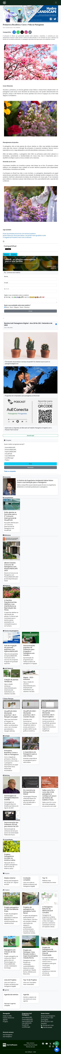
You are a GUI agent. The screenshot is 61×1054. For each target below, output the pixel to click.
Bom (11, 307)
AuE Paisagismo (7, 1035)
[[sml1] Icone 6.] (39, 297)
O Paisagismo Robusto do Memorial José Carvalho (47, 910)
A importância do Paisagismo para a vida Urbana (30, 754)
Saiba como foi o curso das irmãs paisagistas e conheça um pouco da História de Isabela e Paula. (49, 795)
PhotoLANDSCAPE (10, 449)
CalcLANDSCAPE (10, 456)
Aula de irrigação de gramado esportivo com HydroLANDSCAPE (11, 648)
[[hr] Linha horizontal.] (28, 297)
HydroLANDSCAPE (10, 452)
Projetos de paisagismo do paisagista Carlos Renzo (29, 910)
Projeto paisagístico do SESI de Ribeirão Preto (11, 909)
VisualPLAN (8, 454)
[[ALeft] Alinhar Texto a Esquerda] (4, 297)
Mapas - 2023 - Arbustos (28, 678)
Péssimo (26, 307)
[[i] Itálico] (11, 297)
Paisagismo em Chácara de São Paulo (10, 952)
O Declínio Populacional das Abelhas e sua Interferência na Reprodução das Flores (10, 605)
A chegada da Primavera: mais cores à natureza (17, 237)
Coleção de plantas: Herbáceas (11, 681)
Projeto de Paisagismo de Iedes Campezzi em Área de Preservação (49, 951)
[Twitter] (50, 1043)
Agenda (26, 994)
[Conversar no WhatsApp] (56, 1043)
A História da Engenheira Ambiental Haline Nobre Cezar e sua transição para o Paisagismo (35, 481)
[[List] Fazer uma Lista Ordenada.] (23, 297)
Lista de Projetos (10, 980)
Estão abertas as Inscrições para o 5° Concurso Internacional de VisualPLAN (10, 516)
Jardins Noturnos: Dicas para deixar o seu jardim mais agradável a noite (24, 235)
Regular (16, 307)
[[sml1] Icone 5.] (37, 297)
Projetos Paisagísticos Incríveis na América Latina (9, 857)
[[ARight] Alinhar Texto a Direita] (8, 297)
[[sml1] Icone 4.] (35, 297)
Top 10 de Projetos (30, 980)
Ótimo (7, 307)
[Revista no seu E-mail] (56, 1049)
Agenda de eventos (11, 994)
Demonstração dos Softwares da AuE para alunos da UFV (11, 824)
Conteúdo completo (26, 879)
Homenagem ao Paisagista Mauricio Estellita (11, 798)
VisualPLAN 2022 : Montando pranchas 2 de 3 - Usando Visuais (29, 714)
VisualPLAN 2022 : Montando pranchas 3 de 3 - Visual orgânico (48, 714)
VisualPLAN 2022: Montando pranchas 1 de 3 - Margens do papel (10, 714)
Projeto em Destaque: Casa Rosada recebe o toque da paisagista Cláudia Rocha (30, 954)
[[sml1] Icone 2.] (32, 297)
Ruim (21, 307)
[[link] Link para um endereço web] (19, 297)
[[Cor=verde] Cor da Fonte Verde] (14, 297)
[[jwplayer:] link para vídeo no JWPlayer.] (43, 297)
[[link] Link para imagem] (20, 297)
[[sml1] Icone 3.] (33, 297)
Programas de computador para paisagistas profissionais (22, 396)
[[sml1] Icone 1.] (30, 297)
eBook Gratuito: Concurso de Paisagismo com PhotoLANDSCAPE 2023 (11, 566)
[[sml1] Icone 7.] (40, 297)
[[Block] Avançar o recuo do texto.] (25, 297)
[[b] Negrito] (9, 297)
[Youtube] (47, 1043)
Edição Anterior (9, 878)
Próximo (13, 254)
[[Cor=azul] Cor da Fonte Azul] (16, 297)
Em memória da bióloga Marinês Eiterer (29, 792)
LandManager (9, 458)
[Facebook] (43, 1043)
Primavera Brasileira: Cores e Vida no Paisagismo (11, 752)
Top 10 (44, 878)
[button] (4, 13)
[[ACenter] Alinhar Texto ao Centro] (6, 297)
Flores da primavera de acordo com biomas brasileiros (19, 233)
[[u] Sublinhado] (12, 297)
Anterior (6, 254)
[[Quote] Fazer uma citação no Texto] (22, 297)
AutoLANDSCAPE (10, 447)
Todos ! (7, 460)
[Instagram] (50, 1046)
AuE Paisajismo (7, 1036)
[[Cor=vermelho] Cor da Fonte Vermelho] (17, 297)
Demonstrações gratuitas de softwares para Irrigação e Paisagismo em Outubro (29, 650)
